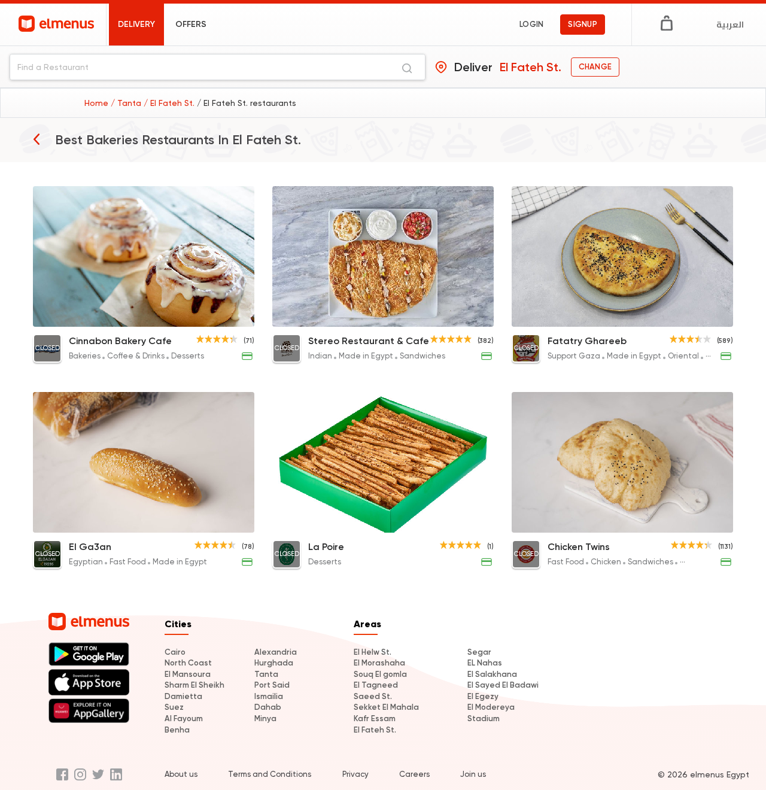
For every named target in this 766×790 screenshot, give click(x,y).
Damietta (183, 696)
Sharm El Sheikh (194, 684)
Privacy (355, 774)
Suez (174, 707)
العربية (730, 24)
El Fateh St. (375, 729)
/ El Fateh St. (170, 103)
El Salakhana (492, 674)
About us (181, 774)
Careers (414, 774)
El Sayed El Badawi (503, 684)
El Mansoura (188, 674)
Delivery (136, 24)
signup (582, 24)
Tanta (266, 674)
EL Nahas (484, 662)
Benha (177, 729)
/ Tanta (127, 103)
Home (97, 103)
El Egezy (482, 696)
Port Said (272, 684)
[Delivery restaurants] (36, 139)
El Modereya (491, 707)
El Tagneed (376, 684)
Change (595, 66)
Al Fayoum (184, 718)
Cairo (175, 652)
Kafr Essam (375, 718)
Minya (265, 718)
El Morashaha (379, 662)
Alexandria (275, 652)
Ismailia (268, 696)
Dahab (267, 707)
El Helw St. (372, 652)
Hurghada (273, 662)
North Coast (188, 662)
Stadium (483, 718)
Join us (473, 774)
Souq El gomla (380, 674)
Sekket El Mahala (386, 707)
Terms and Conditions (269, 774)
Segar (479, 652)
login (531, 24)
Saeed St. (373, 696)
